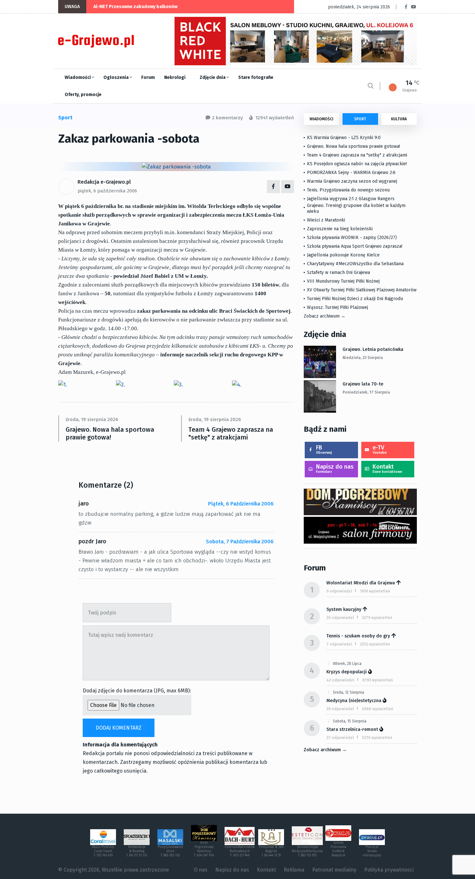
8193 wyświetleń (377, 680)
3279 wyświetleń (377, 617)
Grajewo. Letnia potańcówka (373, 349)
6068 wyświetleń (377, 709)
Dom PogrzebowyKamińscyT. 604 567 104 (204, 849)
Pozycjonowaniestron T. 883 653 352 (170, 851)
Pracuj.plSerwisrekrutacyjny (372, 851)
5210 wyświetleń (377, 737)
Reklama (294, 870)
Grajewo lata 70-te (363, 384)
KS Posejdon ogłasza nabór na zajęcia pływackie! (358, 164)
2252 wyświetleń (375, 644)
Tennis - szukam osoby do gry (358, 636)
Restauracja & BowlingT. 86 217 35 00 (136, 851)
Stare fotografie (255, 77)
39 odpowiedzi (340, 709)
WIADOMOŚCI (321, 119)
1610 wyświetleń (375, 591)
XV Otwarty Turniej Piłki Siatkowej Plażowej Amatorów (362, 290)
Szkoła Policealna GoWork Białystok (338, 849)
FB (324, 449)
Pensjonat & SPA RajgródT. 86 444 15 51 (271, 851)
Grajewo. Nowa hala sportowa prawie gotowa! (110, 433)
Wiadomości (78, 77)
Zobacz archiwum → (324, 316)
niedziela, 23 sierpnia (363, 357)
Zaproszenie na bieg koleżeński (340, 229)
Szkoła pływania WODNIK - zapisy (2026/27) (352, 237)
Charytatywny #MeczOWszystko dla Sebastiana (355, 263)
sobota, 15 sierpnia (349, 721)
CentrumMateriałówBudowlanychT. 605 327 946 (240, 851)
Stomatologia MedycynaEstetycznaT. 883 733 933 (307, 851)
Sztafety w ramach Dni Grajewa (338, 272)
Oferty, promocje (83, 94)
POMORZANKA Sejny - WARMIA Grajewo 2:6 (351, 172)
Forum (148, 77)
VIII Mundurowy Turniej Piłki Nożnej (343, 281)
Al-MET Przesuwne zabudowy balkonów (135, 6)
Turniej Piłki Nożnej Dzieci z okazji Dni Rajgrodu (355, 298)
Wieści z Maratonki (326, 220)
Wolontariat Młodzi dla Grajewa (360, 583)
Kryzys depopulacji (346, 672)
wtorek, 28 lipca (347, 663)
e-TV (380, 449)
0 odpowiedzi (339, 591)
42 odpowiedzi (340, 680)
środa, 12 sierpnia (348, 692)
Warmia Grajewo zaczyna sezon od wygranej (352, 181)
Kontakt (387, 468)
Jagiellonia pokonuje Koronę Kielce (343, 255)
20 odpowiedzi (340, 617)
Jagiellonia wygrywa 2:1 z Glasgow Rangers (351, 198)
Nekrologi (174, 77)
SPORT (360, 119)
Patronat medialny (334, 870)
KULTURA (399, 119)
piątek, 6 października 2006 (107, 191)
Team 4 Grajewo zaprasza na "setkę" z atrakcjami (230, 433)
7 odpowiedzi (339, 644)
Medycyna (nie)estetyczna (353, 700)
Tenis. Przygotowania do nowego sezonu (348, 190)
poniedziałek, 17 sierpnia (366, 392)
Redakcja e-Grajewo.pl (104, 182)
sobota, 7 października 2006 (240, 541)
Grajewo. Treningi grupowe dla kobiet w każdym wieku (356, 208)
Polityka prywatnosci (389, 870)
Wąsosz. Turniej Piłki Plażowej (337, 307)
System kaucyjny (343, 609)
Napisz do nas (335, 468)
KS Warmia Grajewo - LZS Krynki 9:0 (344, 137)
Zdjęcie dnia (213, 77)
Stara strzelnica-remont (352, 729)
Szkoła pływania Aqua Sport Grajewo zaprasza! (354, 246)
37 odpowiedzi (340, 737)
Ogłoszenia (116, 77)
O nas (200, 870)
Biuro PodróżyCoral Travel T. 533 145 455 (103, 851)
